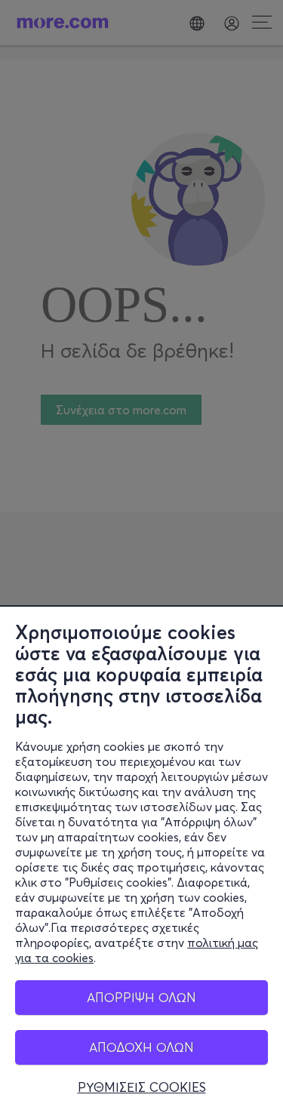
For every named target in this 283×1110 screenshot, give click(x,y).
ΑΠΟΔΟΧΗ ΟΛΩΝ (141, 1047)
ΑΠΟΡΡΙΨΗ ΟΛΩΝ (141, 997)
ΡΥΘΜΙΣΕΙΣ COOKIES (142, 1087)
